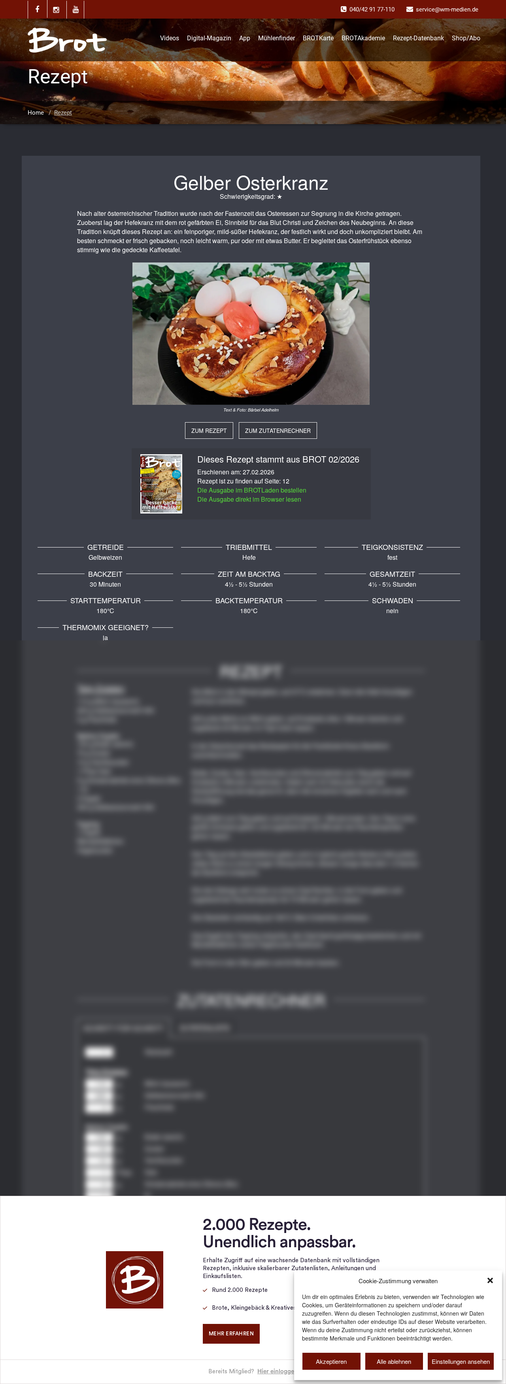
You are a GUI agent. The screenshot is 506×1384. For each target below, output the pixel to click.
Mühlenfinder (276, 38)
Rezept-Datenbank (418, 38)
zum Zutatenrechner (278, 430)
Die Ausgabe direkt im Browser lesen (249, 499)
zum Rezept (209, 430)
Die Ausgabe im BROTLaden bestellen (251, 490)
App (244, 38)
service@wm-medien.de (447, 9)
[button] (490, 1280)
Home (36, 112)
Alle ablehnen (394, 1361)
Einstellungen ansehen (461, 1361)
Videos (169, 38)
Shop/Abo (466, 38)
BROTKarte (318, 38)
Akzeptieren (331, 1361)
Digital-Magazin (209, 38)
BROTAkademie (363, 38)
